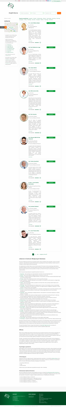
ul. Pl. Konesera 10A (9, 49)
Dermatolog (49, 18)
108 (37, 254)
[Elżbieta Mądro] (24, 33)
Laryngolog (21, 19)
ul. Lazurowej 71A (9, 46)
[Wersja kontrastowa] (15, 0)
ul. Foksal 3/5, (8, 51)
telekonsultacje (54, 358)
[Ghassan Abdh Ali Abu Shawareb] (24, 147)
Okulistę (21, 275)
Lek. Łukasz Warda (33, 67)
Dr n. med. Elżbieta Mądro (34, 23)
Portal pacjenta (57, 1)
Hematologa (22, 318)
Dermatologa (22, 306)
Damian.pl (6, 18)
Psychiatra (51, 19)
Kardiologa (22, 285)
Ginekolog (29, 19)
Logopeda (31, 18)
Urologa (21, 310)
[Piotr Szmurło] (24, 124)
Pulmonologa (22, 317)
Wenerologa (22, 307)
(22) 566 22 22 (16, 398)
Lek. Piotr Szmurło (32, 114)
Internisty (22, 288)
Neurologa (22, 303)
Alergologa (22, 273)
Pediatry (21, 282)
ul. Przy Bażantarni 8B (10, 48)
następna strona (43, 254)
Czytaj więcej (30, 61)
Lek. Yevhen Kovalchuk (34, 161)
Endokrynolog (40, 18)
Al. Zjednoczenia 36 (9, 52)
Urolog (25, 19)
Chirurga (21, 278)
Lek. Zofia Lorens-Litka (33, 91)
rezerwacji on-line (8, 59)
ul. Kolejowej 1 (8, 44)
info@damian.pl (17, 400)
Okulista (44, 18)
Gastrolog (54, 18)
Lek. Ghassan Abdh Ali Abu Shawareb (34, 138)
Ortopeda (38, 19)
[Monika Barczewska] (24, 192)
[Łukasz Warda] (24, 77)
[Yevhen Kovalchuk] (24, 170)
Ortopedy (22, 301)
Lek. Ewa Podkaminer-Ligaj (34, 47)
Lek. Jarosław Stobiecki (34, 206)
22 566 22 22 (7, 63)
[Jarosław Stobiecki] (24, 216)
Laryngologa (22, 286)
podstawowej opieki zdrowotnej (53, 372)
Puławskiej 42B (7, 55)
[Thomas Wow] (24, 240)
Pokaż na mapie (11, 27)
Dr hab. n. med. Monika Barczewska (34, 183)
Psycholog (46, 19)
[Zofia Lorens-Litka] (24, 100)
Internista (34, 19)
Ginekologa (22, 292)
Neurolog (58, 18)
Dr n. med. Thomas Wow (34, 230)
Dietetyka (22, 311)
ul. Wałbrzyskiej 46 (9, 47)
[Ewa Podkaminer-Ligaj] (24, 55)
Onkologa (22, 276)
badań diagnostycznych (46, 325)
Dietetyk (35, 18)
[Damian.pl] (11, 5)
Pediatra (42, 19)
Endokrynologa (23, 300)
